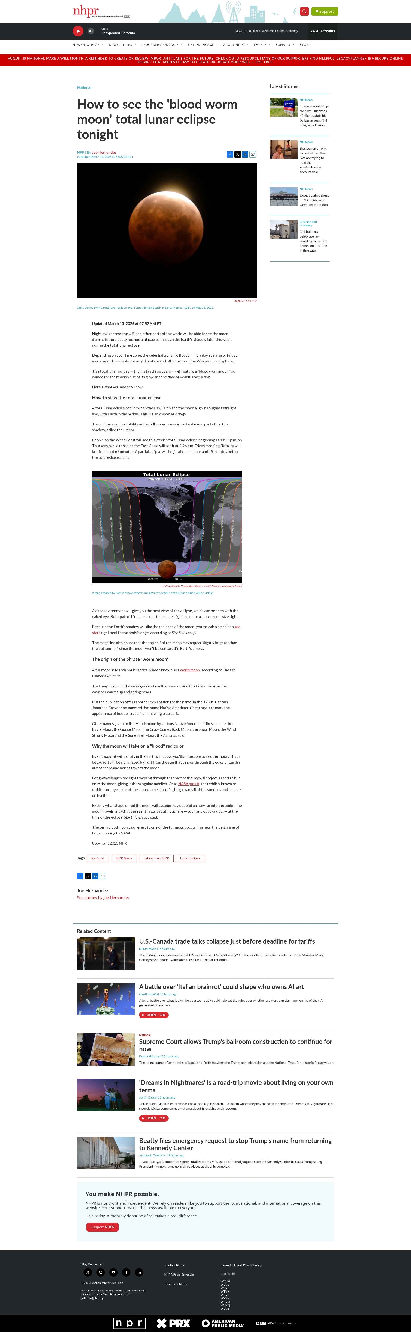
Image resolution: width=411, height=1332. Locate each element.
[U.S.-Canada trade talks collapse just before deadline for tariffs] (106, 953)
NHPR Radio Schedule (179, 1274)
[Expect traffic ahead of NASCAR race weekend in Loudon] (284, 196)
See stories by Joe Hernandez (103, 897)
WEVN (225, 1298)
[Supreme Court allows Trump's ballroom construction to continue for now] (106, 1049)
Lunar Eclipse (190, 858)
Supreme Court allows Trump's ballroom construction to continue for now (235, 1045)
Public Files (228, 1273)
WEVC (225, 1284)
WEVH (225, 1291)
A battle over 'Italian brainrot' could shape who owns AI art (221, 986)
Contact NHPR (174, 1265)
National (84, 87)
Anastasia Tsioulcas (152, 1155)
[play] (78, 31)
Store (305, 44)
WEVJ (225, 1295)
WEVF (225, 1288)
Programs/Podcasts (160, 44)
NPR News (124, 858)
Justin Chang (148, 1097)
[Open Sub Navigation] (103, 44)
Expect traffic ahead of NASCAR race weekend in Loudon (314, 200)
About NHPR (234, 44)
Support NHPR (102, 1227)
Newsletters (120, 44)
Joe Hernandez (104, 152)
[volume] (91, 31)
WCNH (225, 1281)
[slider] (97, 31)
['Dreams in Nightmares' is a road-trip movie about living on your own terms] (106, 1095)
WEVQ (225, 1305)
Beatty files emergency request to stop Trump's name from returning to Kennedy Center (235, 1144)
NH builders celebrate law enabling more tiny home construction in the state (313, 240)
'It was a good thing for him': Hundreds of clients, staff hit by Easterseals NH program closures (314, 115)
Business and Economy (308, 223)
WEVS (225, 1308)
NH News (306, 100)
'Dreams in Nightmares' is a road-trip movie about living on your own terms (236, 1086)
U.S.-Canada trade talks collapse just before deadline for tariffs (227, 941)
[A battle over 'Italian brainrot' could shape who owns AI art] (106, 999)
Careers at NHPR (175, 1284)
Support (326, 11)
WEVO (225, 1301)
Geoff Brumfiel (149, 994)
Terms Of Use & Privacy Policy (241, 1265)
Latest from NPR (156, 858)
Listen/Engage (201, 44)
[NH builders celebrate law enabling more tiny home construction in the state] (284, 229)
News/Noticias (86, 44)
